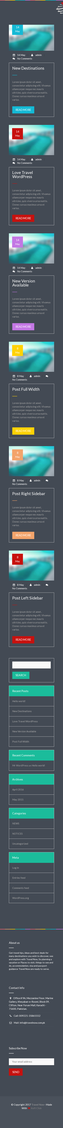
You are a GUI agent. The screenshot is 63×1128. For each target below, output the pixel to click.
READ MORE (23, 109)
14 (17, 29)
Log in (15, 867)
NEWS (15, 823)
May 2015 (17, 799)
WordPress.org (20, 897)
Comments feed (20, 887)
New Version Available (24, 731)
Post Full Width (20, 741)
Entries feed (18, 877)
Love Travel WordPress (25, 721)
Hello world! (19, 701)
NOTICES (17, 833)
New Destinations (22, 711)
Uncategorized (20, 843)
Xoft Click (36, 1108)
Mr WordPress (20, 765)
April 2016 (18, 789)
